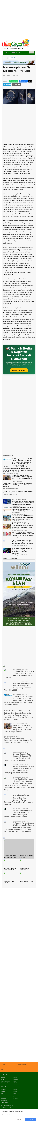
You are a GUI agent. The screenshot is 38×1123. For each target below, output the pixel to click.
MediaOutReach (13, 58)
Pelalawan (3, 1098)
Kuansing (15, 1098)
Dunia (2, 1079)
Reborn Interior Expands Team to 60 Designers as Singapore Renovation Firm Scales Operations (22, 550)
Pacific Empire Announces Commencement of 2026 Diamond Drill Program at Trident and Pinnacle (17, 484)
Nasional (3, 1077)
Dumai (15, 1089)
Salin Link (17, 84)
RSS (2, 1069)
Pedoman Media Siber (22, 1064)
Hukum (15, 1077)
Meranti (15, 1096)
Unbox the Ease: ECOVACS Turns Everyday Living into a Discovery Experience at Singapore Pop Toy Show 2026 (22, 518)
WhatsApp (14, 81)
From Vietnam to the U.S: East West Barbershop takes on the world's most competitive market (22, 541)
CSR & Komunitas (5, 1081)
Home (4, 58)
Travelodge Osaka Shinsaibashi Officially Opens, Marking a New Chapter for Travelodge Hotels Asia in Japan (22, 526)
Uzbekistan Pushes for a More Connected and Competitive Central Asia (18, 492)
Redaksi (3, 1064)
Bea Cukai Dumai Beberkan (9, 882)
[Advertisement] (19, 19)
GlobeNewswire (5, 1083)
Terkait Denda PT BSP (26, 881)
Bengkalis (3, 1089)
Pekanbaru (3, 1091)
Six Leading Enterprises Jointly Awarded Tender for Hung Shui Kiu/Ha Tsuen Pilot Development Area (22, 477)
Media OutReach (20, 144)
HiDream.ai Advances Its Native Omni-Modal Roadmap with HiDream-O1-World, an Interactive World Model (23, 510)
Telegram (8, 84)
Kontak (18, 1067)
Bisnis (14, 1081)
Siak (2, 1093)
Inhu (2, 1096)
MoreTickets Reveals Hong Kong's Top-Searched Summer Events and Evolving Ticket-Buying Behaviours (23, 533)
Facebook (24, 81)
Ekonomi (15, 1079)
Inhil (14, 1095)
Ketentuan (3, 1067)
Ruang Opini (4, 1100)
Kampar (15, 1091)
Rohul (2, 1095)
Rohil (14, 1093)
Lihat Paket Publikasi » (19, 370)
